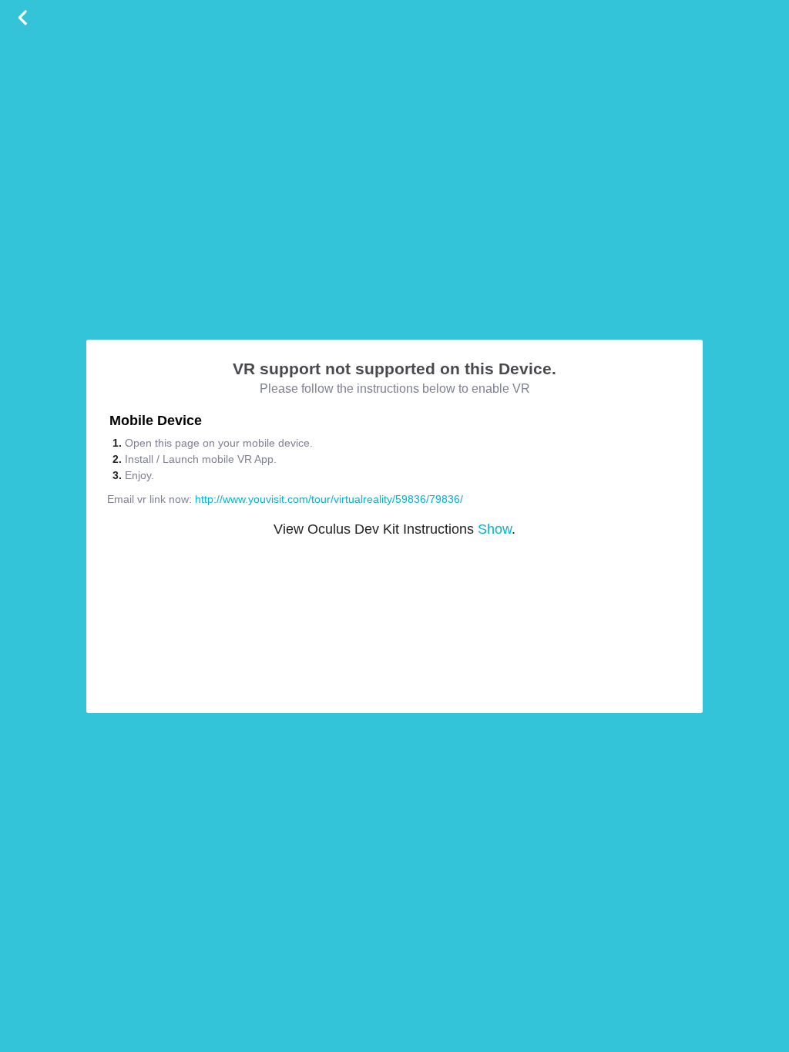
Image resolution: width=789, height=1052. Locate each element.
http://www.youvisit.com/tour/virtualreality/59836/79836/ (329, 499)
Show (495, 529)
